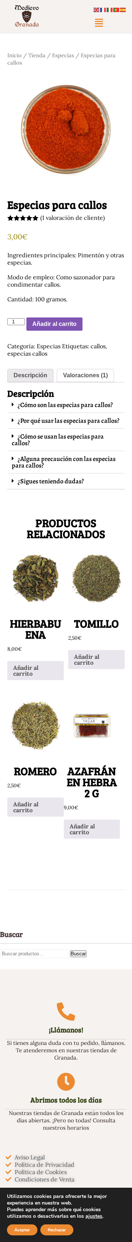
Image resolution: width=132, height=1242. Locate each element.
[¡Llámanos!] (66, 1011)
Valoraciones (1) (85, 375)
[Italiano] (110, 9)
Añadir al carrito (54, 324)
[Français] (103, 9)
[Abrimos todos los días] (66, 1081)
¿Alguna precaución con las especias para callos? (63, 462)
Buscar (78, 953)
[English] (97, 9)
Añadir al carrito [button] (25, 670)
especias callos (27, 353)
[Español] (123, 9)
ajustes (93, 1216)
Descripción (30, 375)
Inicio (14, 55)
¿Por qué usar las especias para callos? (69, 420)
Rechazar (57, 1230)
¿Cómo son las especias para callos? (65, 404)
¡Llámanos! (66, 1029)
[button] (99, 23)
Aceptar (22, 1230)
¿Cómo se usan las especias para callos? (58, 439)
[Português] (116, 9)
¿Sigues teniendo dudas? (51, 481)
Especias (63, 55)
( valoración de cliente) (72, 217)
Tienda (36, 55)
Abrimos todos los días (66, 1099)
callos (98, 346)
